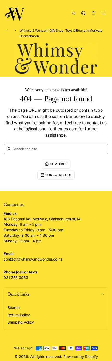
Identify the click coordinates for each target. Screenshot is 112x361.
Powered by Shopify (80, 356)
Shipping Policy (21, 322)
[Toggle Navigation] (103, 12)
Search (14, 307)
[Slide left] (7, 30)
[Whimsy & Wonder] (15, 13)
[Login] (83, 12)
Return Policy (19, 315)
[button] (73, 12)
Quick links (18, 294)
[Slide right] (15, 30)
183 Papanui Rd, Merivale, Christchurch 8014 (42, 219)
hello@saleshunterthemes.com (48, 128)
